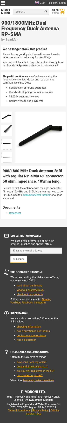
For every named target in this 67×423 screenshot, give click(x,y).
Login (62, 2)
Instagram (40, 302)
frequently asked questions (38, 380)
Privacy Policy (40, 410)
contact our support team (31, 335)
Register (52, 2)
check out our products (30, 294)
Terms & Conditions (19, 410)
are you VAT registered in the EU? (35, 370)
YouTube (15, 302)
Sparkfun (12, 39)
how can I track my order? (31, 362)
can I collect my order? (30, 375)
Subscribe (18, 259)
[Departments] (3, 2)
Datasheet (15, 213)
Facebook (27, 302)
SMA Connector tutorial (36, 195)
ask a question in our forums (33, 331)
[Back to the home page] (5, 11)
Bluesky (46, 299)
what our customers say (30, 290)
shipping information (29, 326)
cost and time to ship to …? (32, 366)
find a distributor (26, 339)
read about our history (29, 285)
